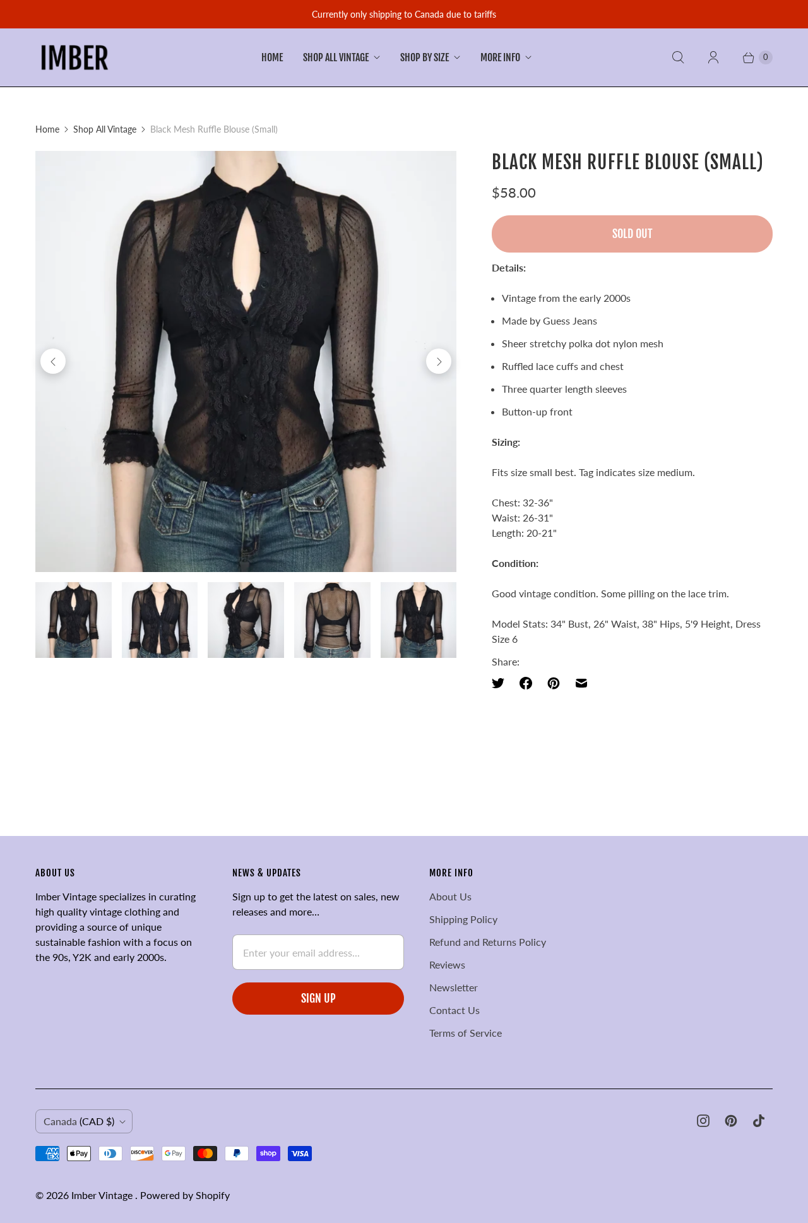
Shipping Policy (463, 919)
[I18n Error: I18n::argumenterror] (73, 620)
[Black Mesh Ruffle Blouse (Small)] (245, 361)
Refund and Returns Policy (487, 942)
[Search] (678, 57)
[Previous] (53, 361)
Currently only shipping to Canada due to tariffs (404, 14)
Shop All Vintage (336, 57)
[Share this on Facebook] (526, 683)
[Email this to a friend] (581, 683)
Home (272, 57)
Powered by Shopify (185, 1195)
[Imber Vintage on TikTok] (759, 1120)
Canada (79, 1121)
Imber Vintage (103, 1195)
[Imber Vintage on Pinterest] (731, 1120)
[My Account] (713, 57)
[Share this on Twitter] (502, 683)
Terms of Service (465, 1033)
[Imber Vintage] (74, 57)
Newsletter (453, 987)
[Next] (438, 361)
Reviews (447, 964)
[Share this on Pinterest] (553, 683)
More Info (500, 57)
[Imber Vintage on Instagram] (703, 1120)
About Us (450, 896)
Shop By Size (424, 57)
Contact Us (454, 1010)
